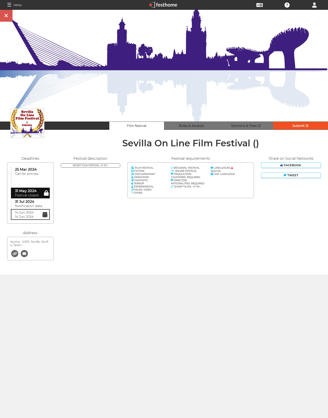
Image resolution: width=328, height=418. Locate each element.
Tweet (292, 175)
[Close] (6, 16)
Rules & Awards (191, 126)
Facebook (292, 165)
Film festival (136, 126)
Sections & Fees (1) (246, 126)
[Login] (314, 4)
